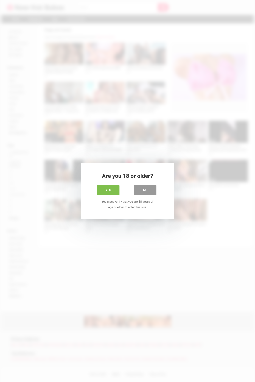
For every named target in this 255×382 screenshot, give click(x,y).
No (145, 190)
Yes (108, 190)
